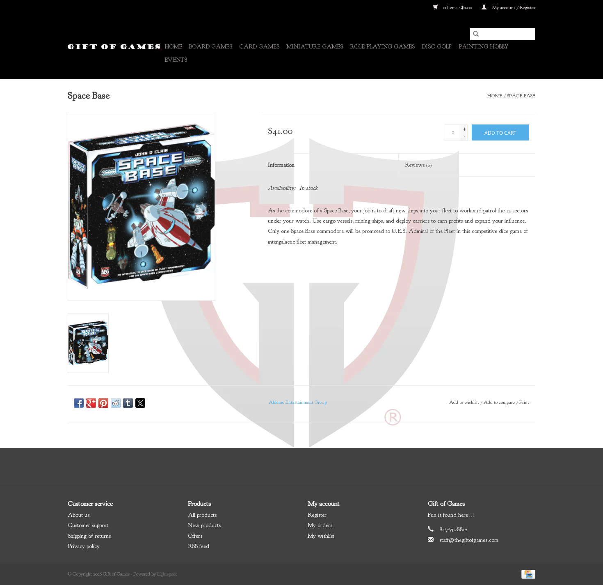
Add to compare (500, 402)
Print (524, 402)
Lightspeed (167, 574)
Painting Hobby (483, 46)
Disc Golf (437, 46)
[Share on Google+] (91, 403)
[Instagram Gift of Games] (323, 466)
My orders (320, 525)
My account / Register (513, 7)
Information (281, 164)
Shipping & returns (89, 535)
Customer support (88, 525)
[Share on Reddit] (116, 403)
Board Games (210, 46)
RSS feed (198, 546)
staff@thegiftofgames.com (468, 540)
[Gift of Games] (115, 47)
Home (173, 46)
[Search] (476, 34)
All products (202, 514)
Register (317, 514)
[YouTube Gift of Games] (308, 466)
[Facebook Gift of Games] (279, 466)
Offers (195, 535)
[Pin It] (103, 403)
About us (78, 514)
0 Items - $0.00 (457, 7)
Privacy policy (84, 546)
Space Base (521, 95)
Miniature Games (314, 46)
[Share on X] (140, 403)
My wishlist (321, 535)
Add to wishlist (464, 402)
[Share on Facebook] (79, 403)
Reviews (418, 164)
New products (204, 525)
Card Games (259, 46)
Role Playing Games (382, 46)
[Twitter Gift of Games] (294, 466)
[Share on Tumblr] (128, 403)
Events (175, 59)
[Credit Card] (526, 574)
